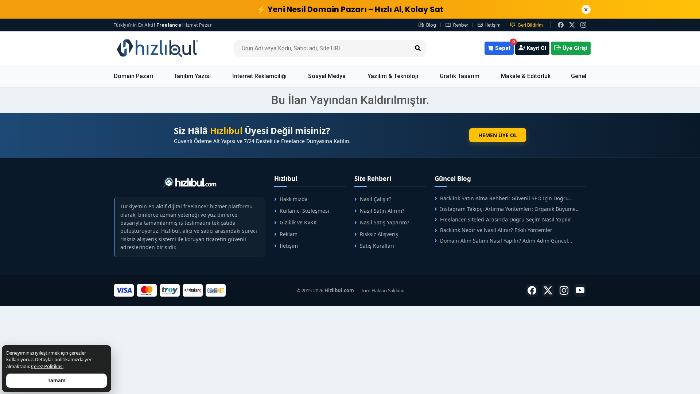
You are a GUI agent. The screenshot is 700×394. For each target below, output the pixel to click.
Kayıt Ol (535, 48)
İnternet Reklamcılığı (259, 76)
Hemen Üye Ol (497, 135)
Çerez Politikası (47, 366)
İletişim (493, 25)
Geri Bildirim (530, 25)
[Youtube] (580, 290)
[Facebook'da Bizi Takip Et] (561, 25)
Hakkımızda (294, 199)
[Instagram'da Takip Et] (583, 25)
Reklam (289, 234)
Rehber (460, 25)
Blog (431, 25)
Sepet (504, 46)
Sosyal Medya (327, 76)
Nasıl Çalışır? (375, 199)
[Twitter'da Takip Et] (548, 290)
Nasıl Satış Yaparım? (384, 222)
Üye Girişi (574, 48)
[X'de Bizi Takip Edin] (572, 25)
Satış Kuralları (377, 245)
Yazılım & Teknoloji (393, 76)
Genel (578, 76)
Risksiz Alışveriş (379, 234)
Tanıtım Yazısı (192, 76)
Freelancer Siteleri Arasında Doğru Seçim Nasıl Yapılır (505, 219)
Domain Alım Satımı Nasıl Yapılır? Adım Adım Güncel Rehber (501, 240)
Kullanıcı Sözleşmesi (304, 210)
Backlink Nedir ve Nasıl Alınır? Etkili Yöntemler (496, 230)
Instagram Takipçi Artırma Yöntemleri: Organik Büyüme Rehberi (505, 208)
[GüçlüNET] (215, 290)
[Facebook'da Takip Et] (532, 290)
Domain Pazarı (133, 76)
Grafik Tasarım (459, 76)
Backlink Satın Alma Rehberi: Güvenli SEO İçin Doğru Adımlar (502, 198)
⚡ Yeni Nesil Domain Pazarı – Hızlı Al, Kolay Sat (350, 9)
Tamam (57, 380)
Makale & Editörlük (526, 76)
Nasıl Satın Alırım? (382, 210)
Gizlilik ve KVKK (298, 222)
